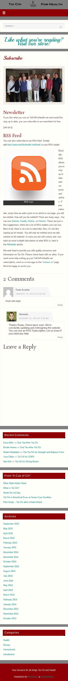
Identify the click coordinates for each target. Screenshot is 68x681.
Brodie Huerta (9, 447)
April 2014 (8, 590)
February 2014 (10, 600)
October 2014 (9, 562)
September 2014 (11, 566)
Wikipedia (11, 244)
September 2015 (11, 524)
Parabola (33, 677)
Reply (60, 305)
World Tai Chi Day (11, 493)
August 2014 (9, 571)
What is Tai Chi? (11, 488)
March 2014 (9, 595)
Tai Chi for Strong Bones (27, 461)
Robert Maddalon (11, 452)
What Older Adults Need (14, 483)
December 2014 (10, 552)
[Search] (60, 27)
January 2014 (9, 604)
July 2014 (8, 576)
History (6, 645)
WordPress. (47, 677)
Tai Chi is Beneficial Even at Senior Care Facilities (27, 497)
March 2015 (9, 538)
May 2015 (8, 529)
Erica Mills (8, 443)
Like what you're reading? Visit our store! (34, 41)
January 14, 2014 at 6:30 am (34, 318)
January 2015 (9, 547)
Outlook (15, 221)
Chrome (42, 221)
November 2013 (10, 614)
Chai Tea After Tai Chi (27, 443)
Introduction (9, 654)
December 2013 (10, 609)
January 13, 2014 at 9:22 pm (31, 294)
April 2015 (8, 533)
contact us (48, 262)
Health (6, 640)
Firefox (31, 221)
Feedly (23, 221)
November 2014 (10, 557)
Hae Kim (7, 461)
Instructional (9, 649)
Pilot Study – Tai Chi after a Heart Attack (22, 502)
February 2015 (10, 543)
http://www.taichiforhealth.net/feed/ (23, 145)
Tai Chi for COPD (26, 457)
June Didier (8, 457)
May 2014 (8, 585)
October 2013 (9, 618)
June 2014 (8, 581)
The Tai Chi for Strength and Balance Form (43, 452)
